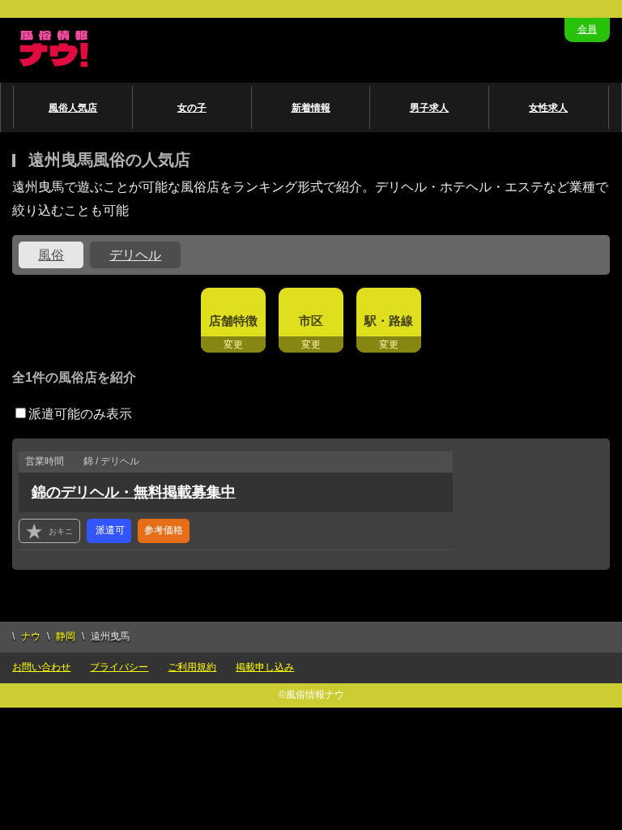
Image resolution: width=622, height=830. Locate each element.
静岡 (65, 636)
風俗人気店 (73, 107)
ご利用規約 (192, 667)
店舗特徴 (233, 320)
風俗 (51, 255)
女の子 (192, 107)
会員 (587, 29)
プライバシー (119, 667)
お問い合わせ (41, 667)
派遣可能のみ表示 (80, 414)
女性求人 (548, 107)
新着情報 (311, 107)
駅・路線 (388, 320)
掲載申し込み (265, 667)
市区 (311, 320)
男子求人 (429, 107)
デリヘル (135, 255)
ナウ (30, 636)
